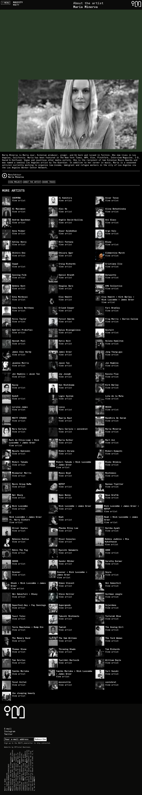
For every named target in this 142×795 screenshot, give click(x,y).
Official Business (22, 747)
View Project (15, 182)
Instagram (9, 731)
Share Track (49, 182)
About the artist (31, 182)
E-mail (7, 728)
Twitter (8, 734)
